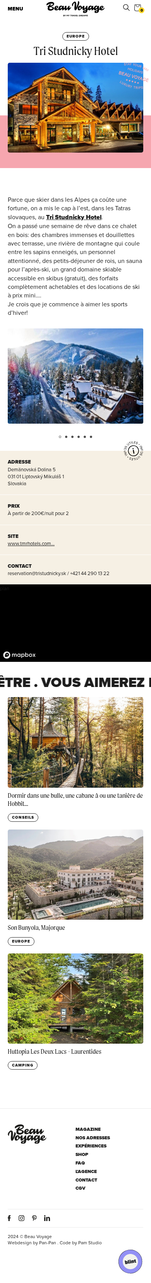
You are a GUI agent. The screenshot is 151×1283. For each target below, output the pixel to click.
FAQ (80, 1163)
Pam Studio (90, 1242)
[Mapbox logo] (19, 655)
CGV (81, 1188)
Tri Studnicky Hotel (73, 217)
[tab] (60, 437)
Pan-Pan (47, 1242)
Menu (15, 8)
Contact (86, 1180)
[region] (75, 623)
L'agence (86, 1171)
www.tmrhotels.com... (31, 543)
